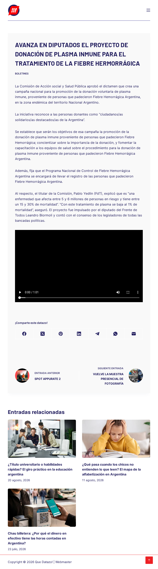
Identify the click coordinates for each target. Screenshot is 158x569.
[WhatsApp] (115, 334)
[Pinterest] (61, 334)
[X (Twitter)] (43, 334)
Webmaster (63, 562)
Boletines (22, 73)
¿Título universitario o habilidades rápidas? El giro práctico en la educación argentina (40, 469)
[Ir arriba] (149, 560)
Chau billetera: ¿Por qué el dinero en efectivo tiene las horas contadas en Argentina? (37, 538)
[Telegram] (97, 334)
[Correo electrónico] (134, 334)
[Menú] (148, 10)
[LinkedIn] (79, 334)
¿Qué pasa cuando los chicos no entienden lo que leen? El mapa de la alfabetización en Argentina (111, 469)
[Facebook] (24, 334)
